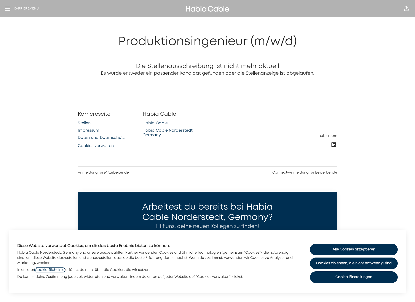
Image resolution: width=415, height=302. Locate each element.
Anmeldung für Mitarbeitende (103, 172)
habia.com (328, 136)
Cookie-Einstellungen (353, 277)
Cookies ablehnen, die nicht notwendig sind (354, 263)
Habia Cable (155, 123)
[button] (406, 9)
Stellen (84, 123)
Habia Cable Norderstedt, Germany (168, 133)
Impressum (88, 130)
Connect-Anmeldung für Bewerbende (304, 172)
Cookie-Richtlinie (49, 270)
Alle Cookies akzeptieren (354, 249)
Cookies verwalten (96, 146)
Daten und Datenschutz (101, 137)
